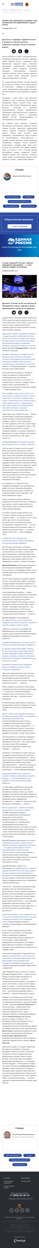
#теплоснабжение (11, 206)
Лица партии (25, 1178)
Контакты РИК (26, 1181)
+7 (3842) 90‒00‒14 (19, 1195)
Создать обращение (19, 226)
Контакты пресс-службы (9, 1187)
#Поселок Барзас (28, 206)
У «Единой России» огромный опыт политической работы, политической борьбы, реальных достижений (18, 540)
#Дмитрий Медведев (12, 1155)
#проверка (28, 197)
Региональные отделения (8, 1182)
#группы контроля (13, 197)
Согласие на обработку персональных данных (19, 1231)
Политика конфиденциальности (19, 1226)
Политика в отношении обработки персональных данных (19, 1228)
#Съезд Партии (20, 1164)
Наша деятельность (15, 9)
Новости (26, 9)
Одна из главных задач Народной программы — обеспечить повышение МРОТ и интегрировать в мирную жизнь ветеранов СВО (19, 716)
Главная (4, 9)
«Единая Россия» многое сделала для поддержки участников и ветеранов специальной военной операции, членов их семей (19, 622)
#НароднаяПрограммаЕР (19, 1160)
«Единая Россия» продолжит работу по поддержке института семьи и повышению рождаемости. (17, 667)
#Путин (29, 1155)
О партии (7, 1178)
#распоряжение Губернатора (19, 201)
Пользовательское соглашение (19, 1224)
